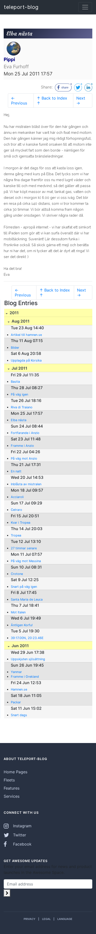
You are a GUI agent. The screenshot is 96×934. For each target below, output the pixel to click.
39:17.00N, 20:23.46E (27, 638)
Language (64, 919)
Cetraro (16, 510)
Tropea (16, 535)
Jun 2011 (20, 645)
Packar (16, 702)
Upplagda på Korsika (26, 360)
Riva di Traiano (21, 407)
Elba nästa (18, 420)
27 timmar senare (24, 548)
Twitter (19, 834)
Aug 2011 (20, 321)
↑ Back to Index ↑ (52, 100)
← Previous (19, 100)
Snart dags (19, 715)
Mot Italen (18, 612)
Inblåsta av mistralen (26, 484)
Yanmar (16, 672)
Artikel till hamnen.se (26, 335)
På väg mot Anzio (24, 458)
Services (11, 796)
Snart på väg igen (24, 586)
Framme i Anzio (22, 446)
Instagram (22, 825)
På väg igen (19, 394)
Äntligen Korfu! (22, 625)
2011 (14, 312)
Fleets (9, 780)
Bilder (15, 347)
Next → (80, 100)
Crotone (17, 574)
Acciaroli (17, 497)
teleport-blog (21, 7)
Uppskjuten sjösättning (28, 659)
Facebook (22, 844)
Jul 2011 (19, 368)
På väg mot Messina (26, 561)
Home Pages (15, 771)
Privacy (29, 919)
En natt (16, 471)
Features (11, 788)
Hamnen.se (19, 689)
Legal (46, 919)
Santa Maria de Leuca (27, 599)
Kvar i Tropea (20, 522)
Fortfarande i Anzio (25, 433)
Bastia (15, 381)
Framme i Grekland (25, 676)
